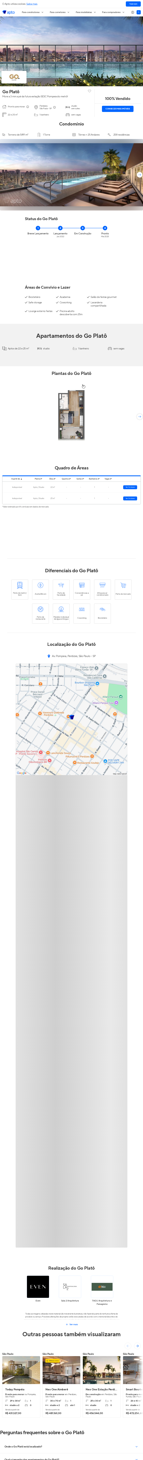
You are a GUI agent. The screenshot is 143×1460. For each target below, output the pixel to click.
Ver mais (73, 1324)
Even (37, 1300)
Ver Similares (130, 487)
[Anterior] (128, 1346)
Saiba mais (31, 4)
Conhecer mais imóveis (117, 109)
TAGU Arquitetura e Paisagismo (102, 1302)
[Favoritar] (89, 90)
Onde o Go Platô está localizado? (23, 1446)
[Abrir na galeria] (139, 206)
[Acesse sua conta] (132, 12)
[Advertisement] (71, 259)
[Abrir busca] (139, 12)
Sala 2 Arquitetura (70, 1300)
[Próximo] (139, 175)
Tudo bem (133, 4)
